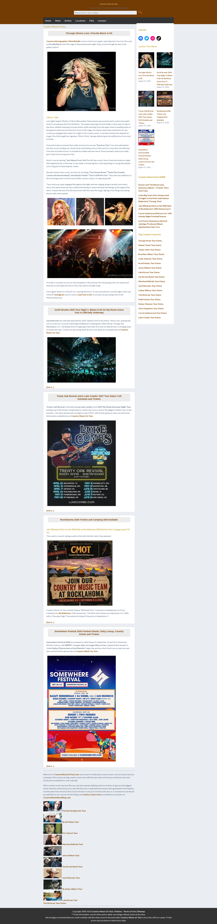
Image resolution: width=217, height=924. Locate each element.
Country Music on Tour (131, 917)
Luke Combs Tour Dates (149, 317)
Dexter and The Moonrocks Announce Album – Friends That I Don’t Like (153, 187)
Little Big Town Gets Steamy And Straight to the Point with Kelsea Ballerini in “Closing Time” (153, 198)
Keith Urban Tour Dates (149, 299)
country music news (92, 794)
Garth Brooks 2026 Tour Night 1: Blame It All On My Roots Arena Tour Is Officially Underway (89, 311)
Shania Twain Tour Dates (149, 245)
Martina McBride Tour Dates (151, 281)
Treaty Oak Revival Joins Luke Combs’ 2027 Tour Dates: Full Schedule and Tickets (89, 397)
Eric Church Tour (70, 833)
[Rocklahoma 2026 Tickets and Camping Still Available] (165, 99)
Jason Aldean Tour (70, 855)
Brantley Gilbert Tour (72, 889)
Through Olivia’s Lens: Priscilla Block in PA (89, 33)
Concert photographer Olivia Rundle (63, 41)
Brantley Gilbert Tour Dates (151, 254)
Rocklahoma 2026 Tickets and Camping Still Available (89, 519)
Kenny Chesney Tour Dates (151, 304)
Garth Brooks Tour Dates (150, 286)
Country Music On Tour (82, 416)
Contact (102, 20)
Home (48, 20)
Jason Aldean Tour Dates (149, 268)
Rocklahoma (64, 613)
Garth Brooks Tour (71, 878)
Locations (80, 20)
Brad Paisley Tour (70, 822)
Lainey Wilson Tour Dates (150, 290)
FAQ (91, 20)
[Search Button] (140, 11)
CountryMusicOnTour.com (66, 774)
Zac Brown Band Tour (72, 866)
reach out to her (84, 294)
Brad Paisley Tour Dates (149, 263)
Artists (68, 20)
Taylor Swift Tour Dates (149, 249)
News (58, 20)
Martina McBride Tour (72, 844)
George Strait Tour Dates (150, 240)
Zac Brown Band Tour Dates (151, 277)
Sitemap (141, 911)
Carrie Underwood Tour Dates (152, 313)
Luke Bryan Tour (70, 900)
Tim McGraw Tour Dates (54, 903)
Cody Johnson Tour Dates (150, 258)
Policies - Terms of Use (125, 911)
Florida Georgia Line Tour (74, 810)
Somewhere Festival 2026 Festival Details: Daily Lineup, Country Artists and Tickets (89, 633)
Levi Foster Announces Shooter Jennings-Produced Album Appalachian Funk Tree (153, 224)
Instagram (59, 294)
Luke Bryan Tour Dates (149, 272)
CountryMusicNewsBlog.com (57, 797)
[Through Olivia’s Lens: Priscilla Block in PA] (146, 60)
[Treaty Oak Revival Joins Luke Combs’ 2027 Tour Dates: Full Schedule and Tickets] (146, 99)
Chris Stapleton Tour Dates (151, 308)
